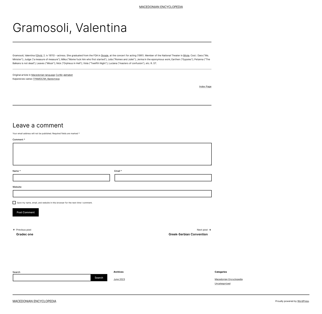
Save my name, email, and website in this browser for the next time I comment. (54, 202)
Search (16, 272)
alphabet (68, 75)
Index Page (205, 86)
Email (118, 171)
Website (17, 187)
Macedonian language (43, 75)
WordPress (303, 301)
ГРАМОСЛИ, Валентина (46, 78)
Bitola (186, 55)
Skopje (104, 55)
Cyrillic (59, 75)
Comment (19, 139)
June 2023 (119, 279)
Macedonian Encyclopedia (161, 7)
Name (17, 171)
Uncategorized (222, 283)
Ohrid (39, 55)
